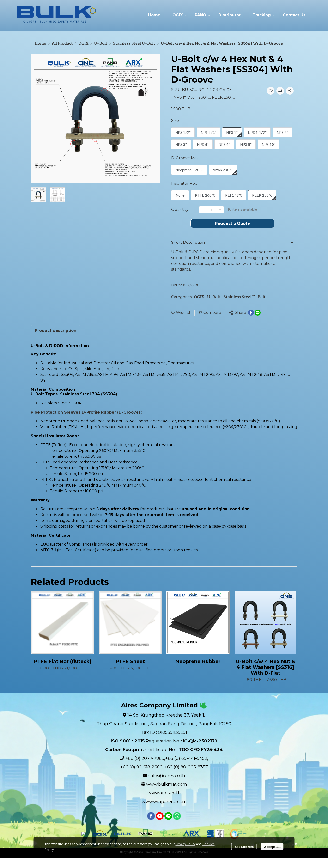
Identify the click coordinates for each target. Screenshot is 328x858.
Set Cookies (244, 846)
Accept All (272, 846)
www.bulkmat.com (166, 784)
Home (40, 43)
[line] (168, 816)
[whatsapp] (177, 816)
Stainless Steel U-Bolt (134, 43)
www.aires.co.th (164, 793)
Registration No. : (164, 741)
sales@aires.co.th (166, 775)
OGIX (83, 43)
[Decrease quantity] (202, 209)
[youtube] (160, 816)
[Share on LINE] (258, 313)
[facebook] (151, 816)
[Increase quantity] (220, 209)
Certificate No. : (164, 749)
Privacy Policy (185, 843)
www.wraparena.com (164, 801)
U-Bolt (100, 43)
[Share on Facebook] (251, 313)
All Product (62, 43)
